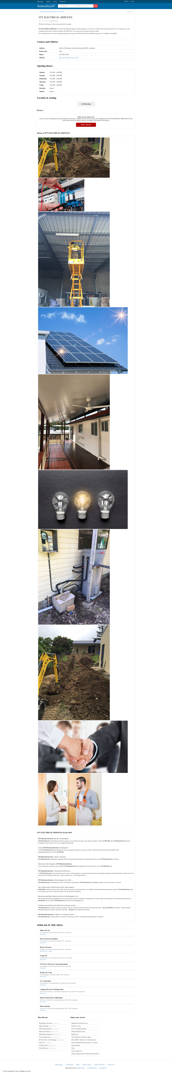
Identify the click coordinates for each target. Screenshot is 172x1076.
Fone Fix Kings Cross (49, 1037)
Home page (40, 1)
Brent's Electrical (45, 947)
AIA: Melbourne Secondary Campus (81, 1037)
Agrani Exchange (47, 1026)
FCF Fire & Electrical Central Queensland (54, 964)
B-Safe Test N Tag (46, 972)
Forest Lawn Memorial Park (78, 1028)
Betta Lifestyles (45, 1006)
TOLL (73, 1048)
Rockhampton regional (51, 11)
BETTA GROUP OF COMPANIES (51, 998)
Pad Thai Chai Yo (47, 1045)
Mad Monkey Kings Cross (50, 1034)
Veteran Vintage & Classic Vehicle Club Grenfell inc (85, 1053)
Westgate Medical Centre (78, 1031)
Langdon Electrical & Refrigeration (51, 989)
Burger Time (74, 1034)
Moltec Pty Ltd (45, 930)
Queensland (42, 11)
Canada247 (103, 1068)
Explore (48, 1)
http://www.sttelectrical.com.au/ (69, 57)
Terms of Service (99, 1064)
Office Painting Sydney (49, 1028)
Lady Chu (45, 1042)
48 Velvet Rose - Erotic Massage (51, 1040)
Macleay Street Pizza (48, 1031)
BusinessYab (81, 1068)
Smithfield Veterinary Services (79, 1023)
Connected (43, 955)
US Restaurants (92, 1068)
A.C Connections (45, 981)
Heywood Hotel (75, 1045)
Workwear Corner (76, 1026)
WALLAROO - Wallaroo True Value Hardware (83, 1040)
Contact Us (63, 1)
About (55, 1)
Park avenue (61, 11)
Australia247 (46, 6)
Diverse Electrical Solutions (49, 939)
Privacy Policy (87, 1064)
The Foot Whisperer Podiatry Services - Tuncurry (84, 1042)
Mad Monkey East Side (49, 1023)
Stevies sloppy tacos (76, 1051)
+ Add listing (69, 1064)
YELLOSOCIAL (47, 1048)
